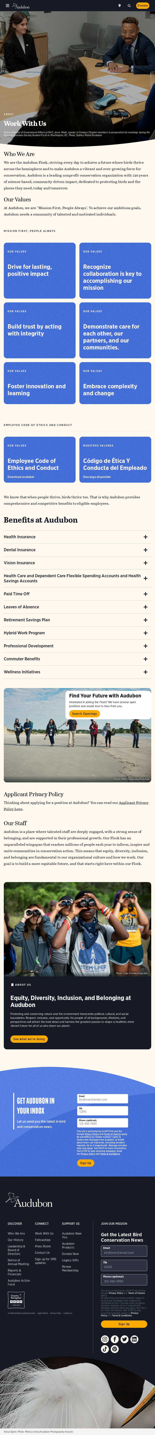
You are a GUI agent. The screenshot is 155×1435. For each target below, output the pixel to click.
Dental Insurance (20, 549)
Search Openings (84, 714)
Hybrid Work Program (24, 632)
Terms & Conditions (110, 1153)
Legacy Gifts (70, 1260)
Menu (7, 5)
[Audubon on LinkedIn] (134, 1339)
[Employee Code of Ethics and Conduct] (40, 460)
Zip (80, 1108)
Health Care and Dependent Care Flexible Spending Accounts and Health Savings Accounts (72, 578)
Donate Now (70, 1254)
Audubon (20, 5)
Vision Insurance (19, 562)
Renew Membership (70, 1268)
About (9, 114)
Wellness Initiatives (22, 671)
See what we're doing (29, 1039)
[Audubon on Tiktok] (105, 1349)
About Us (23, 984)
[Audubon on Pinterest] (115, 1349)
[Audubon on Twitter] (125, 1339)
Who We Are (16, 1233)
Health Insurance (20, 536)
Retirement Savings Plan (27, 619)
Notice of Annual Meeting (18, 1262)
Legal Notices (42, 1313)
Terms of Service (112, 1134)
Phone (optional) (88, 1120)
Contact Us (42, 1253)
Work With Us (44, 1233)
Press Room (43, 1246)
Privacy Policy (88, 1153)
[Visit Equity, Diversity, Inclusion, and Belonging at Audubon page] (77, 929)
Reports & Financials (14, 1272)
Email (82, 1096)
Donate (142, 5)
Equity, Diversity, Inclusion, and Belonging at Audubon (70, 1001)
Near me (120, 5)
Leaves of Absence (21, 606)
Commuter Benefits (22, 658)
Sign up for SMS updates (46, 1261)
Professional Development (28, 645)
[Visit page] (77, 735)
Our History (15, 1240)
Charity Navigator (16, 1300)
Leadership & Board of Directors (16, 1250)
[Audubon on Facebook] (115, 1339)
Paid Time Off (16, 593)
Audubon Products (68, 1245)
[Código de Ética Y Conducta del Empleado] (115, 460)
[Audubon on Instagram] (105, 1339)
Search (129, 5)
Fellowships (43, 1240)
